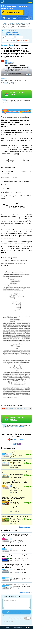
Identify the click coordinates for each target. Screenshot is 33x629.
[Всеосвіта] (2, 1)
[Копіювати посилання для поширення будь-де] (13, 444)
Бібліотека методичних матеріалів (19, 23)
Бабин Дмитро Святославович (12, 33)
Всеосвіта (4, 23)
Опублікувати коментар (16, 612)
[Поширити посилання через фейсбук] (16, 444)
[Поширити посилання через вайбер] (19, 444)
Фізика (5, 24)
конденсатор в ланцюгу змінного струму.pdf (19, 408)
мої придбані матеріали (16, 102)
